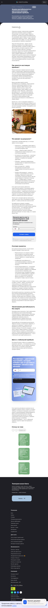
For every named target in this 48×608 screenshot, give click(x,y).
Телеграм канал (15, 523)
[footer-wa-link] (12, 592)
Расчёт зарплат (14, 564)
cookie (14, 606)
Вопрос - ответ (14, 527)
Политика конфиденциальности (18, 598)
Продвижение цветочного (17, 555)
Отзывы (13, 517)
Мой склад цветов (15, 568)
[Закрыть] (45, 600)
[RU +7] (15, 228)
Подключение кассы (16, 553)
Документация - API (16, 582)
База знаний (14, 525)
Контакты (13, 576)
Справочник (14, 531)
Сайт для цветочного (16, 551)
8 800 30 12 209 (14, 595)
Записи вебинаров (15, 521)
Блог (12, 513)
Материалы (19, 6)
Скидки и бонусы (15, 557)
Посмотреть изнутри (17, 378)
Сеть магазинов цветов (16, 541)
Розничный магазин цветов (17, 539)
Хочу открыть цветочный (17, 537)
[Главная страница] (22, 2)
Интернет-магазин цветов (17, 543)
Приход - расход (15, 549)
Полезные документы (16, 519)
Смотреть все (22, 430)
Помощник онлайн (15, 559)
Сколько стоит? (15, 574)
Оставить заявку (24, 234)
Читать (20, 498)
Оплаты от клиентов (16, 562)
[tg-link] (15, 592)
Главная (13, 6)
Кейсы (12, 515)
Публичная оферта (15, 596)
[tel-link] (18, 592)
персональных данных (25, 240)
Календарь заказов (15, 566)
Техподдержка (14, 578)
